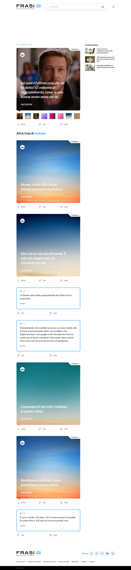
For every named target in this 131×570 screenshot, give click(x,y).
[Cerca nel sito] (102, 7)
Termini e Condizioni (34, 561)
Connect (91, 561)
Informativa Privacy (49, 561)
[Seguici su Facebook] (91, 553)
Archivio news (20, 561)
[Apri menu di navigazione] (113, 6)
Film (30, 45)
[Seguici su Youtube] (107, 553)
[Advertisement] (65, 22)
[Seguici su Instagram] (96, 553)
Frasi (18, 45)
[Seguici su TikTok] (113, 553)
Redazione (75, 561)
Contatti (83, 561)
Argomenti (24, 45)
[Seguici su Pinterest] (102, 553)
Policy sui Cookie (63, 561)
